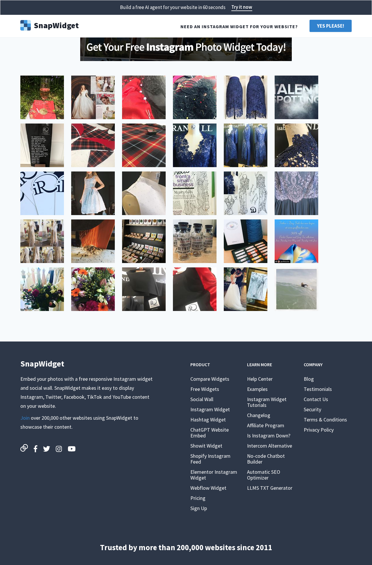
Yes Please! (330, 26)
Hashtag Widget (208, 419)
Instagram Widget (210, 409)
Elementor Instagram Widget (213, 475)
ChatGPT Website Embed (209, 432)
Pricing (197, 498)
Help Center (260, 379)
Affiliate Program (265, 425)
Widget (56, 24)
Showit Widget (206, 445)
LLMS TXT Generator (269, 487)
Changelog (258, 415)
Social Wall (201, 399)
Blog (309, 379)
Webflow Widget (208, 487)
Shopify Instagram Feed (210, 459)
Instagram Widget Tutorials (267, 402)
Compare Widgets (209, 379)
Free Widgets (204, 389)
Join (25, 417)
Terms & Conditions (325, 419)
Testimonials (318, 389)
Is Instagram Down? (268, 435)
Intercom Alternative (269, 445)
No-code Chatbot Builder (266, 459)
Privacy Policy (319, 429)
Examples (257, 389)
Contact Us (316, 399)
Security (312, 409)
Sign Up (198, 508)
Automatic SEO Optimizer (263, 475)
